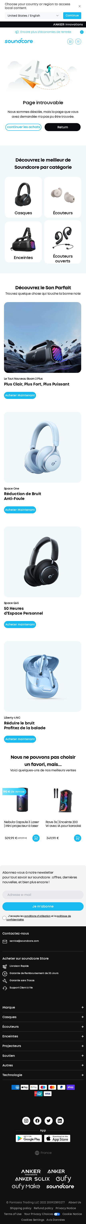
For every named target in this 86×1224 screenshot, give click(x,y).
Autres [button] (7, 1065)
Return (62, 127)
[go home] (19, 40)
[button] (79, 6)
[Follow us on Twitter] (49, 1121)
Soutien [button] (8, 1056)
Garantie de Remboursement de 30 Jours (34, 973)
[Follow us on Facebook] (37, 1121)
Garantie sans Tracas (22, 980)
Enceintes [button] (10, 1036)
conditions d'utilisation (37, 916)
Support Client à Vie (21, 987)
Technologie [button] (12, 1075)
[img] (15, 1088)
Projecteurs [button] (11, 1046)
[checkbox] (4, 918)
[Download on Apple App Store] (57, 1138)
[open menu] (78, 41)
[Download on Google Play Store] (29, 1138)
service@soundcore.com (24, 941)
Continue (72, 15)
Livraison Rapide (19, 966)
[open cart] (70, 41)
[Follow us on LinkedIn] (60, 1121)
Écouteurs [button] (10, 1027)
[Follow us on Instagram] (26, 1121)
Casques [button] (9, 1017)
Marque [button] (8, 1007)
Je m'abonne (43, 906)
